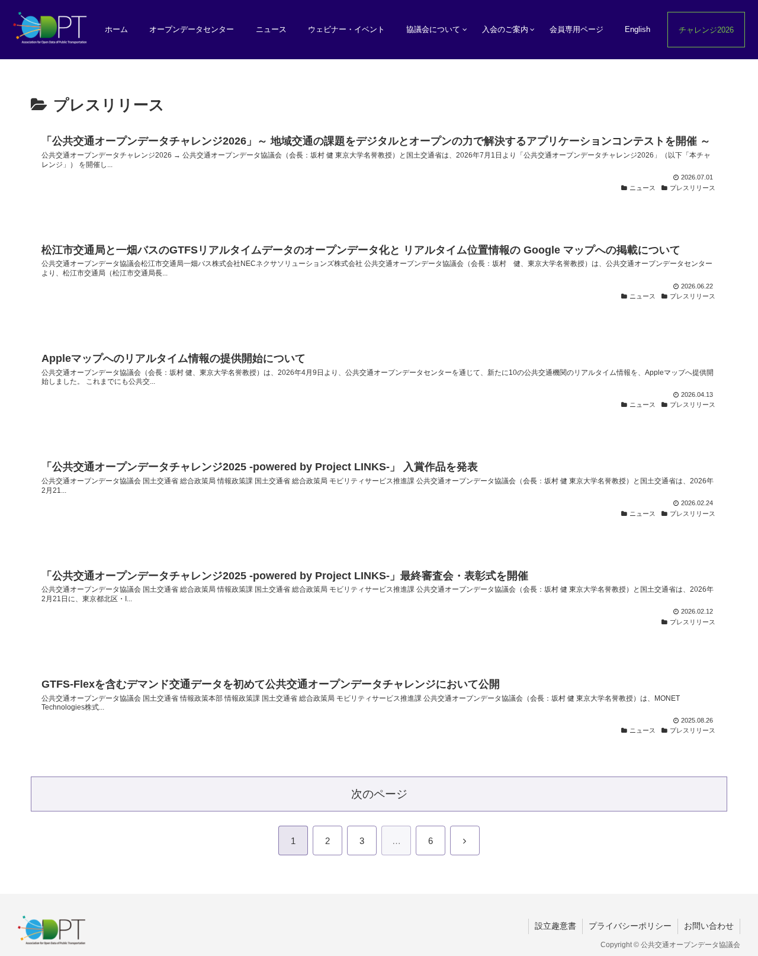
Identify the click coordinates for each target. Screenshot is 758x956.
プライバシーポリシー (630, 926)
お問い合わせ (709, 926)
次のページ (379, 794)
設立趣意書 (555, 926)
